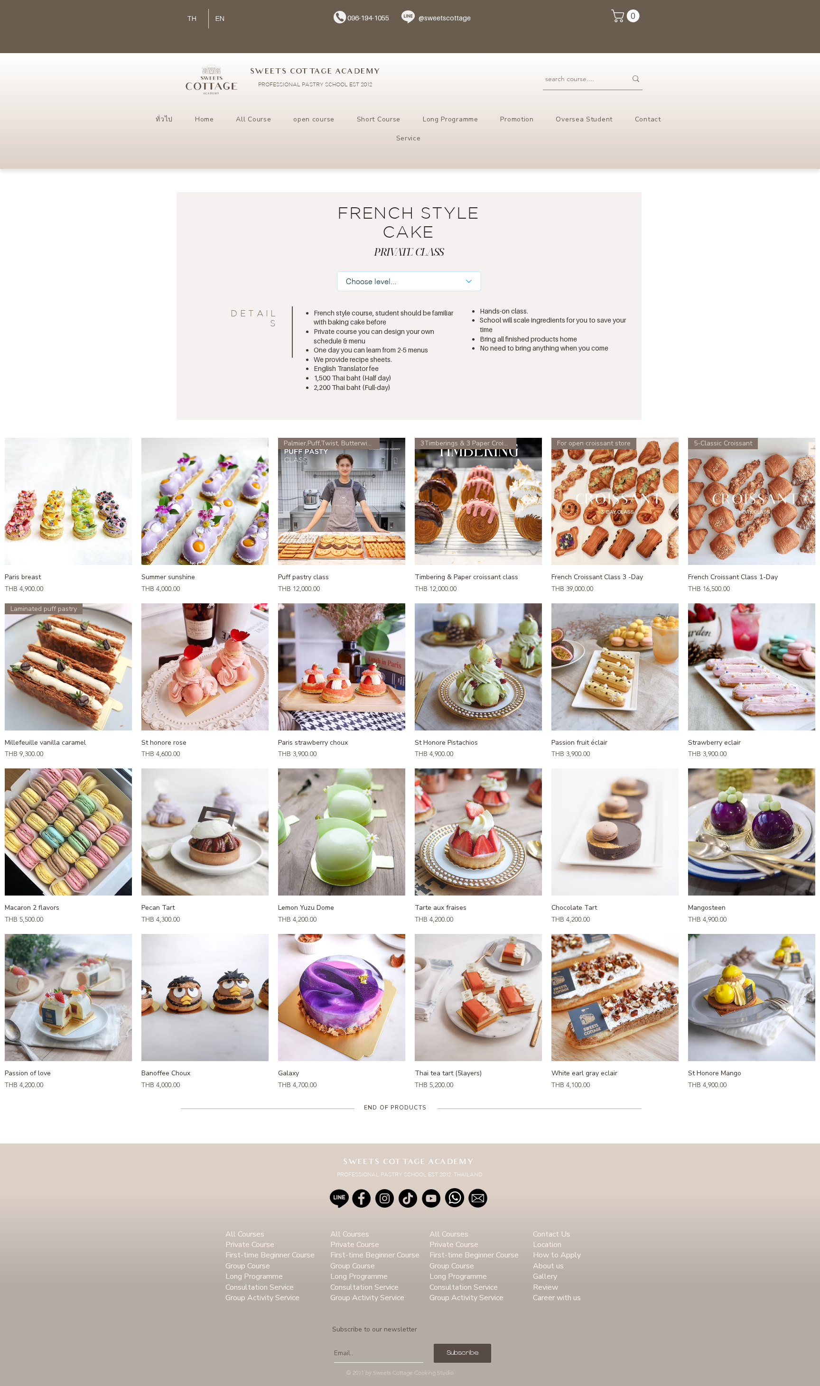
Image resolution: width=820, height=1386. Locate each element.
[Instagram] (384, 1198)
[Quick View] (68, 501)
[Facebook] (361, 1198)
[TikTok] (408, 1198)
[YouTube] (431, 1198)
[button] (627, 15)
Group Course (247, 1266)
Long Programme (254, 1276)
